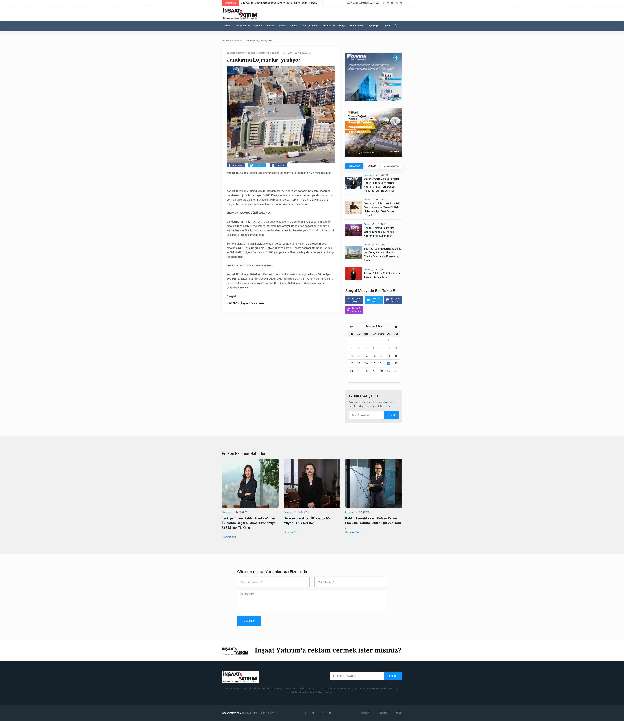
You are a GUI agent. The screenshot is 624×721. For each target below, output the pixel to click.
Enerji (387, 25)
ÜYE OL (393, 676)
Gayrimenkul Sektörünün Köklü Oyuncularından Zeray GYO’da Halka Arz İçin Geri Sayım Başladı (382, 209)
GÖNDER (249, 621)
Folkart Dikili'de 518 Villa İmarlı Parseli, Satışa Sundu (382, 275)
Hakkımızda (383, 713)
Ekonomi (257, 25)
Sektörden (241, 25)
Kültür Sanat (356, 25)
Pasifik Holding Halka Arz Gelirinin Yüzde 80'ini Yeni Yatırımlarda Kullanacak (379, 232)
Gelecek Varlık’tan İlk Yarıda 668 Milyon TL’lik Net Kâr (307, 520)
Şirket (282, 25)
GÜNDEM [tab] (372, 166)
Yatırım (270, 25)
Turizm (293, 25)
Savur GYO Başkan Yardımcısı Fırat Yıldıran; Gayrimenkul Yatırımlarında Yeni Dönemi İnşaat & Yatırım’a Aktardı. (381, 185)
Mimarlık (327, 25)
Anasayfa (226, 40)
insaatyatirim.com (232, 713)
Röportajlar (373, 25)
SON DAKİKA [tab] (354, 166)
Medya (341, 25)
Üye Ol (391, 415)
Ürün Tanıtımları (310, 25)
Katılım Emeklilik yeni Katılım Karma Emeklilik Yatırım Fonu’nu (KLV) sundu (373, 520)
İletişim (398, 713)
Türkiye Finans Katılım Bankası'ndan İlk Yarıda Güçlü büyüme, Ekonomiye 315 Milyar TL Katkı (248, 523)
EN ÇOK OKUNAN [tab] (391, 166)
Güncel (227, 25)
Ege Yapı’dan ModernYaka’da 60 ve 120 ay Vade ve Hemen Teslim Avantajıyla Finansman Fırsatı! (382, 254)
